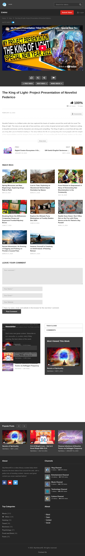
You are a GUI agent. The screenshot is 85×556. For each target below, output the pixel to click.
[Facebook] (4, 482)
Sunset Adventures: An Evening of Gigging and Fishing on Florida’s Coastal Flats (14, 249)
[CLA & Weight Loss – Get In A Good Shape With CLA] (7, 356)
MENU (5, 12)
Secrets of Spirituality (23, 342)
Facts (4, 536)
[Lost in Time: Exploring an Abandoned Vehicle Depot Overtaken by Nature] (42, 176)
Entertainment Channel (60, 475)
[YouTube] (10, 482)
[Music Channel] (47, 484)
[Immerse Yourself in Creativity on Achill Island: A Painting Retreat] (42, 237)
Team (48, 517)
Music (4, 513)
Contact (48, 520)
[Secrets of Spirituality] (63, 356)
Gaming (5, 520)
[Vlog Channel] (47, 470)
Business (6, 527)
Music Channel (57, 482)
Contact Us (42, 552)
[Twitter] (15, 482)
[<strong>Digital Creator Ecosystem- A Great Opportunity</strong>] (21, 153)
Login (81, 12)
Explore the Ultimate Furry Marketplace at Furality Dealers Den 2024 (42, 218)
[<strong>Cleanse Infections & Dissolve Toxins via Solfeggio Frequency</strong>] (7, 367)
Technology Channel (59, 489)
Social (48, 522)
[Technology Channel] (47, 491)
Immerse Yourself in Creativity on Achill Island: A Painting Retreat (41, 249)
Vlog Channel (56, 468)
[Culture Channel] (47, 498)
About (48, 514)
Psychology (7, 530)
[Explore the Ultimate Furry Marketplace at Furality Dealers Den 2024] (42, 207)
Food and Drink (8, 533)
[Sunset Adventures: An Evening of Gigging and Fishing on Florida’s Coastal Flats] (14, 237)
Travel (4, 523)
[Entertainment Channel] (47, 477)
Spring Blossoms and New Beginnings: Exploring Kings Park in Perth (13, 188)
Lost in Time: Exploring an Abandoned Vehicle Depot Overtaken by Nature (40, 188)
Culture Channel (57, 496)
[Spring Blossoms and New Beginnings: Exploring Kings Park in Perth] (14, 176)
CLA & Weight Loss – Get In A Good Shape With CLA (41, 447)
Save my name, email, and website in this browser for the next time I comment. (31, 308)
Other (7, 517)
